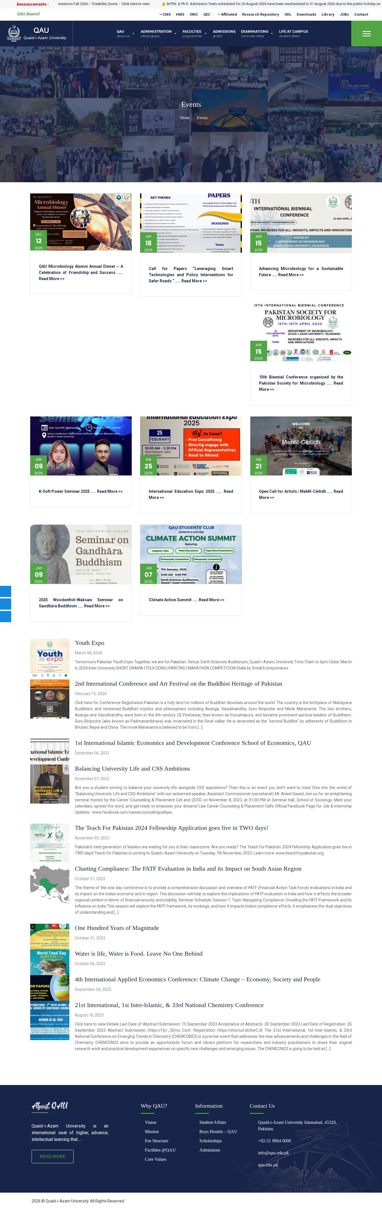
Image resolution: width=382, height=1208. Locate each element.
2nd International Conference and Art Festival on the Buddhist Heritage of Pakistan (178, 683)
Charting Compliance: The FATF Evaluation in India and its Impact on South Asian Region (188, 868)
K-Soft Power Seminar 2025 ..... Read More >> (81, 491)
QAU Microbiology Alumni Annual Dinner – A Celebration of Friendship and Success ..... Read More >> (81, 272)
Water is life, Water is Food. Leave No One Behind (138, 953)
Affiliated (229, 14)
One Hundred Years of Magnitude (117, 927)
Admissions (209, 1150)
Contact (361, 14)
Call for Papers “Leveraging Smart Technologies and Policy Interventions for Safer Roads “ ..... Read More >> (191, 274)
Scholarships (210, 1140)
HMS (180, 14)
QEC (206, 14)
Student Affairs (212, 1122)
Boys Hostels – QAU (218, 1131)
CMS (166, 14)
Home (184, 118)
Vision (150, 1122)
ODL (287, 14)
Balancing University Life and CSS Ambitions (132, 768)
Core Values (155, 1159)
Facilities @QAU (160, 1150)
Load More (191, 1069)
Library (328, 14)
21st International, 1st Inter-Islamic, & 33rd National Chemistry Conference (169, 1004)
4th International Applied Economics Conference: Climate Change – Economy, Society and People (197, 979)
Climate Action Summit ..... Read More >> (187, 600)
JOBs (344, 14)
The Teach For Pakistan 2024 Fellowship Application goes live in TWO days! (171, 827)
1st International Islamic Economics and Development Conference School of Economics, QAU (193, 742)
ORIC (194, 14)
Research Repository (260, 14)
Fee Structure (156, 1140)
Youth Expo (89, 642)
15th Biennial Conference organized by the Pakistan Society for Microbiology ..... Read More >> (301, 383)
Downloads (306, 14)
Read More (52, 1156)
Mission (152, 1131)
